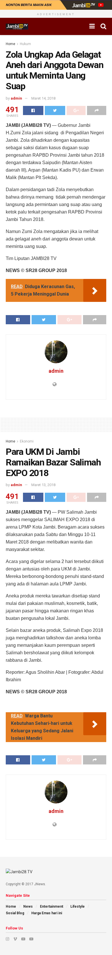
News (28, 906)
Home (10, 44)
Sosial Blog (15, 913)
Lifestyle (77, 906)
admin (16, 98)
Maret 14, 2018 (43, 98)
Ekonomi (27, 441)
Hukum (25, 44)
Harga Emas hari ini (46, 913)
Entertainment (51, 906)
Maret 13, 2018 (43, 485)
